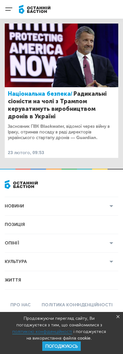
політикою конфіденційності (42, 331)
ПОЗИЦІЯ (15, 224)
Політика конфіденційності (77, 305)
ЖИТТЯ (13, 280)
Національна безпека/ (40, 93)
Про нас (20, 305)
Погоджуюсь (61, 346)
